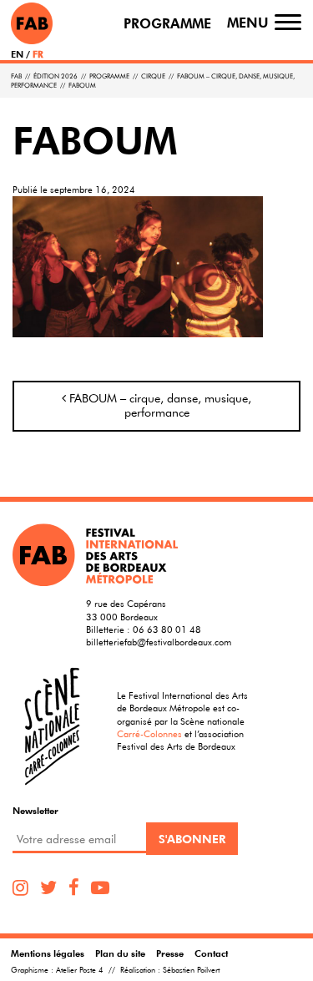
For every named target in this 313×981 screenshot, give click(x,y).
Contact (211, 953)
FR (38, 54)
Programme (167, 24)
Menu (248, 23)
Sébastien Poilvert (191, 970)
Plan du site (120, 953)
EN (17, 54)
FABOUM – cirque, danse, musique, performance (158, 406)
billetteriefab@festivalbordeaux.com (158, 641)
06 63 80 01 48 (167, 629)
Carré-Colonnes (149, 733)
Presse (170, 953)
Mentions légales (47, 953)
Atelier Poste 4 (79, 970)
